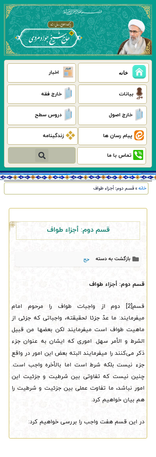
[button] (41, 155)
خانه (142, 188)
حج (86, 259)
